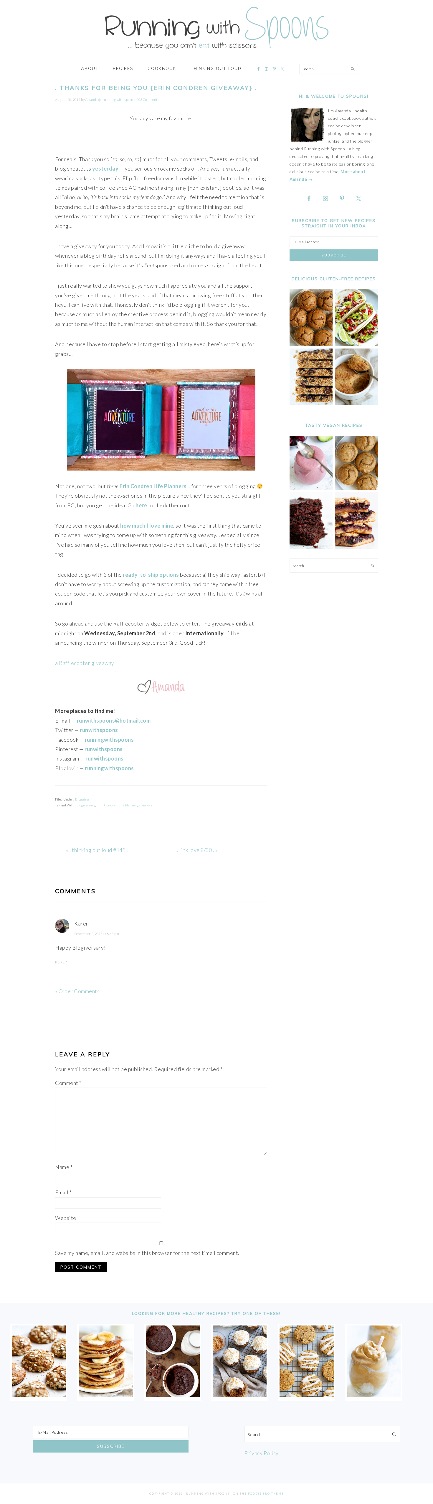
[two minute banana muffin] (356, 403)
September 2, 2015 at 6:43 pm (96, 934)
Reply (61, 962)
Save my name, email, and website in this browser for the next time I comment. (147, 1253)
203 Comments (147, 99)
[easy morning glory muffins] (311, 344)
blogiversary (86, 805)
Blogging (82, 799)
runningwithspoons (109, 768)
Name (63, 1167)
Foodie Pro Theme (266, 1493)
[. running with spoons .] (216, 51)
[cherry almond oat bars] (356, 547)
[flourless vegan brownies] (311, 547)
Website (65, 1218)
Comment (68, 1083)
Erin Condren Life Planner (117, 805)
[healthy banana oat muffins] (39, 1394)
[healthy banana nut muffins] (356, 488)
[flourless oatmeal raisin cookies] (306, 1394)
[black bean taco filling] (356, 344)
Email (63, 1192)
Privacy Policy (261, 1453)
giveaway (145, 805)
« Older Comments (77, 991)
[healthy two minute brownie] (173, 1394)
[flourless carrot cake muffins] (240, 1394)
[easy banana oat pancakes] (106, 1394)
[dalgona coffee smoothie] (374, 1394)
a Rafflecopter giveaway (84, 663)
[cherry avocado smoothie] (311, 488)
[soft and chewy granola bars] (311, 403)
